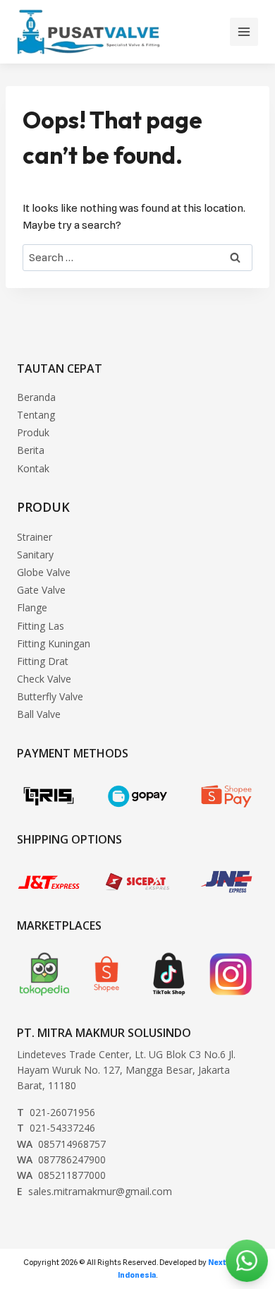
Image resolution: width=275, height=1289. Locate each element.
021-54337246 (56, 1127)
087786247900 (61, 1159)
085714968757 (61, 1144)
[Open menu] (244, 32)
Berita (30, 450)
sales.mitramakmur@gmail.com (94, 1191)
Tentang (36, 414)
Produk (33, 432)
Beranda (36, 397)
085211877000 (61, 1175)
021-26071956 (56, 1112)
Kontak (33, 468)
